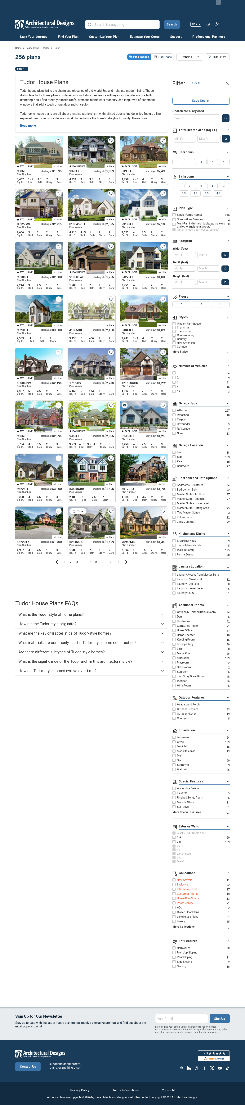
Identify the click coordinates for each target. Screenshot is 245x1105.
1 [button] (64, 562)
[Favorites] (208, 24)
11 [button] (117, 562)
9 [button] (102, 562)
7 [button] (90, 562)
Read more (28, 125)
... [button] (83, 562)
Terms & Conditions (126, 1090)
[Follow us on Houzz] (189, 1068)
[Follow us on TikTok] (227, 1068)
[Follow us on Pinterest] (181, 1068)
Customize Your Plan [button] (104, 36)
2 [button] (71, 562)
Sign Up (219, 1019)
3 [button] (77, 562)
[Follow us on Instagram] (196, 1068)
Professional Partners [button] (208, 36)
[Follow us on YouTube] (219, 1068)
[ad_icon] (44, 24)
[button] (57, 562)
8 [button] (96, 562)
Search (172, 24)
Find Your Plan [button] (68, 36)
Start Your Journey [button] (33, 36)
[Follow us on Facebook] (204, 1068)
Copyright (168, 1090)
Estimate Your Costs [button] (145, 36)
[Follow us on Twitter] (212, 1068)
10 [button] (109, 562)
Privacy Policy (79, 1090)
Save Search (201, 100)
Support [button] (176, 36)
